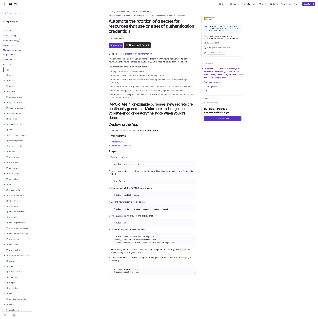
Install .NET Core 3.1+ (121, 145)
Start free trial (223, 119)
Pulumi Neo (250, 4)
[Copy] (193, 268)
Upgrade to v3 (9, 59)
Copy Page (208, 98)
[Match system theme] (14, 315)
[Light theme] (5, 315)
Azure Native (132, 12)
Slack (264, 4)
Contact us (286, 4)
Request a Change (211, 103)
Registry (236, 4)
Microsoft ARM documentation (137, 54)
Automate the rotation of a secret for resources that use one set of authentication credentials (147, 15)
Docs (224, 4)
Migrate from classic (12, 50)
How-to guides (11, 40)
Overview (7, 31)
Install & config (9, 35)
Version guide (9, 45)
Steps (208, 91)
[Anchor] (132, 31)
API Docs (7, 64)
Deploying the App (212, 82)
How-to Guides (145, 12)
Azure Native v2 (221, 28)
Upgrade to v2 (9, 54)
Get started (309, 4)
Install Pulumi (117, 141)
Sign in (297, 4)
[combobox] (16, 13)
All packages (11, 21)
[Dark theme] (9, 315)
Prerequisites (211, 87)
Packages (121, 12)
